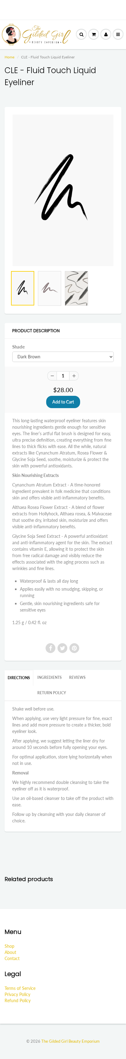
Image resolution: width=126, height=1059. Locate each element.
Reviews (77, 677)
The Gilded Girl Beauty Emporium (70, 1041)
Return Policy (51, 693)
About (10, 952)
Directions (19, 677)
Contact (12, 958)
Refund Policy (18, 1000)
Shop (9, 946)
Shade (18, 346)
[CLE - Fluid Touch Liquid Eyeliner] (63, 190)
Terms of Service (20, 988)
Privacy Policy (17, 994)
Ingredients (49, 677)
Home (9, 57)
